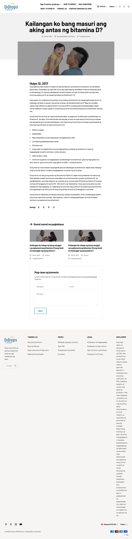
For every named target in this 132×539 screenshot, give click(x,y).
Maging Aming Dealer (36, 354)
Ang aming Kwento (35, 342)
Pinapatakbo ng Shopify (33, 531)
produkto (61, 354)
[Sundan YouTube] (20, 524)
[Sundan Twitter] (11, 524)
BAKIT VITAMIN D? (48, 9)
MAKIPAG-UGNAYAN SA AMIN (80, 9)
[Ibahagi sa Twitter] (44, 207)
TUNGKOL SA (62, 9)
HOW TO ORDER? (70, 4)
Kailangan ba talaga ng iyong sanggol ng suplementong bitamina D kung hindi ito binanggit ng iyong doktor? (46, 248)
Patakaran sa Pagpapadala (97, 342)
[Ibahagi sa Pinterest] (49, 207)
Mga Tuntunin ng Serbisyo (97, 350)
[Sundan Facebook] (6, 524)
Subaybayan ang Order (66, 350)
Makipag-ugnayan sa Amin (68, 342)
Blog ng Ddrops (33, 346)
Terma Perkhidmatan (90, 277)
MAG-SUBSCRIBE (85, 4)
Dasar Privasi (75, 277)
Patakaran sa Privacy (95, 354)
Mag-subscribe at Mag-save (38, 350)
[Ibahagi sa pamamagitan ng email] (54, 207)
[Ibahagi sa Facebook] (39, 207)
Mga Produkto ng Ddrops (49, 4)
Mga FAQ (61, 346)
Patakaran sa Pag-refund (96, 346)
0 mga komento (85, 36)
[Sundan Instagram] (15, 524)
